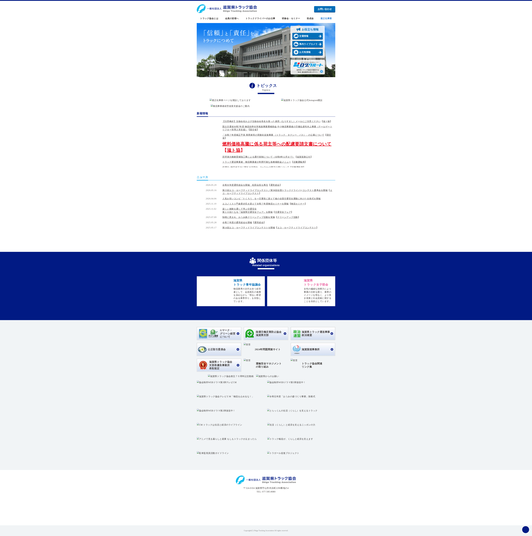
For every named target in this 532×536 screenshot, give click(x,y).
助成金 (310, 18)
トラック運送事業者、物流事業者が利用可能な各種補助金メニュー (256, 162)
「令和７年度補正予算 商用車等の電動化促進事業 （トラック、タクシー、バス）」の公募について (273, 135)
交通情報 (303, 36)
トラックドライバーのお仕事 (260, 18)
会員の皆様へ (232, 18)
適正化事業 (326, 18)
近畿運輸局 (299, 162)
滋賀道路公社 (303, 157)
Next (330, 50)
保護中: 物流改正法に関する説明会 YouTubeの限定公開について (255, 167)
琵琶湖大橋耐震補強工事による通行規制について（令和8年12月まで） (258, 157)
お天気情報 (305, 52)
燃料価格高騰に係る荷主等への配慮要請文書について (277, 143)
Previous (202, 50)
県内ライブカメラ (308, 44)
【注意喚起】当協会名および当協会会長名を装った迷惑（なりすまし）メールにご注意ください (271, 121)
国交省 (253, 129)
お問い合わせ (325, 9)
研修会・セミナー (291, 18)
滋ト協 (326, 121)
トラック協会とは (209, 18)
